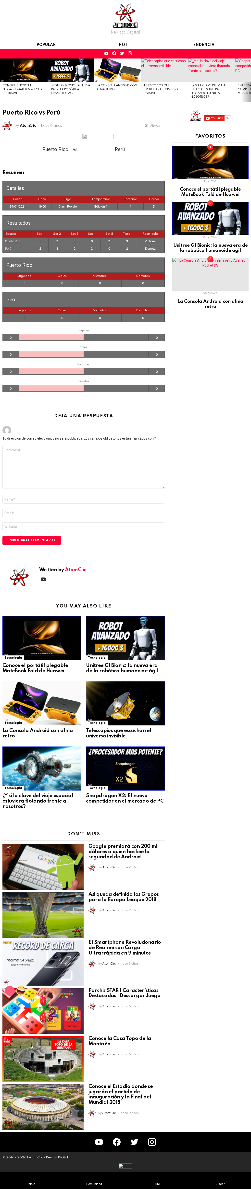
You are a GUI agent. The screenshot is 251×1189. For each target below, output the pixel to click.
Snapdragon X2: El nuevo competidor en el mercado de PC (124, 798)
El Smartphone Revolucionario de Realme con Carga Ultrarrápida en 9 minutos (124, 948)
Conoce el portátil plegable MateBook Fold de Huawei (22, 89)
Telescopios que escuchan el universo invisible (161, 89)
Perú (8, 248)
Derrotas (143, 276)
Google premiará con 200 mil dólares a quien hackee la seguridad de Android (123, 852)
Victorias (100, 276)
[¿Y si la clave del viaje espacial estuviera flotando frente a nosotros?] (211, 70)
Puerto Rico (13, 241)
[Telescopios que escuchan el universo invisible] (164, 70)
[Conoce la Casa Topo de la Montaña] (43, 1059)
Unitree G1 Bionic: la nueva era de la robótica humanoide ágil (70, 89)
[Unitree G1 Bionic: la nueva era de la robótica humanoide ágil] (70, 70)
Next (248, 80)
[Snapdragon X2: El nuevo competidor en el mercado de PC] (125, 768)
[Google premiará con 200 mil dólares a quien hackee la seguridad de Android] (43, 867)
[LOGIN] (246, 53)
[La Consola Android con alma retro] (117, 70)
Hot (123, 45)
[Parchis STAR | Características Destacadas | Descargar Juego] (43, 1011)
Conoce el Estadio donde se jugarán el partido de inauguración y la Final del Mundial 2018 (120, 1094)
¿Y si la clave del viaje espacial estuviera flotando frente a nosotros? (37, 801)
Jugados (24, 276)
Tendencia (202, 45)
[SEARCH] (229, 53)
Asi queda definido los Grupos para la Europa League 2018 (123, 897)
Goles (62, 276)
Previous (2, 80)
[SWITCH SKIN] (237, 53)
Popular (46, 45)
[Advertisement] (209, 398)
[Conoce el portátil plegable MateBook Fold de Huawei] (23, 70)
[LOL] (21, 991)
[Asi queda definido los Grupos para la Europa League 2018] (43, 915)
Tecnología (13, 657)
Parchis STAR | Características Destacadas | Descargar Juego (124, 993)
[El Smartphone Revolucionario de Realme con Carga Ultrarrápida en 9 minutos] (43, 963)
